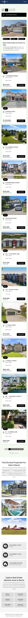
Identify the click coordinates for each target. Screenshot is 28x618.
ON (9, 453)
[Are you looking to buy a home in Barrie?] (14, 546)
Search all (20, 605)
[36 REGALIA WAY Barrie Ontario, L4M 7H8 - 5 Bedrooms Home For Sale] (14, 98)
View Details (21, 85)
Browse (6, 38)
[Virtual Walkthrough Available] (24, 143)
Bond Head (20, 595)
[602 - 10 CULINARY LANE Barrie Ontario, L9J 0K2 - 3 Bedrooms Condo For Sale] (14, 241)
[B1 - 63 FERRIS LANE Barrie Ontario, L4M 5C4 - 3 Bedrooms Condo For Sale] (14, 419)
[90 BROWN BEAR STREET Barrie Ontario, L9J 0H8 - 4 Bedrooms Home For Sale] (14, 169)
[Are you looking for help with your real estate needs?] (14, 564)
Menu (25, 1)
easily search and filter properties (15, 473)
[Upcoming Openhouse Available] (24, 321)
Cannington (20, 600)
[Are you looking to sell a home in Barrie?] (14, 555)
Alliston (7, 595)
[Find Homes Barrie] (14, 489)
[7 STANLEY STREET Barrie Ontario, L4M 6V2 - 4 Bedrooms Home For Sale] (14, 348)
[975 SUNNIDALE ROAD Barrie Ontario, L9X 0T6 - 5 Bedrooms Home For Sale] (14, 134)
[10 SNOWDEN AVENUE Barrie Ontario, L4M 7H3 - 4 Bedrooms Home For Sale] (14, 63)
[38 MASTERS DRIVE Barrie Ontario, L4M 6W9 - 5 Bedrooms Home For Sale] (14, 205)
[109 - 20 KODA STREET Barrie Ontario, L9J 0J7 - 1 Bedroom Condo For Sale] (14, 276)
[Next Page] (6, 10)
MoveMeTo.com (6, 470)
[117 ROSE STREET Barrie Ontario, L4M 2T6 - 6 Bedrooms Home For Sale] (14, 312)
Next (21, 449)
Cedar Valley (8, 605)
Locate (13, 38)
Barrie (5, 72)
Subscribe (22, 38)
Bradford (7, 600)
